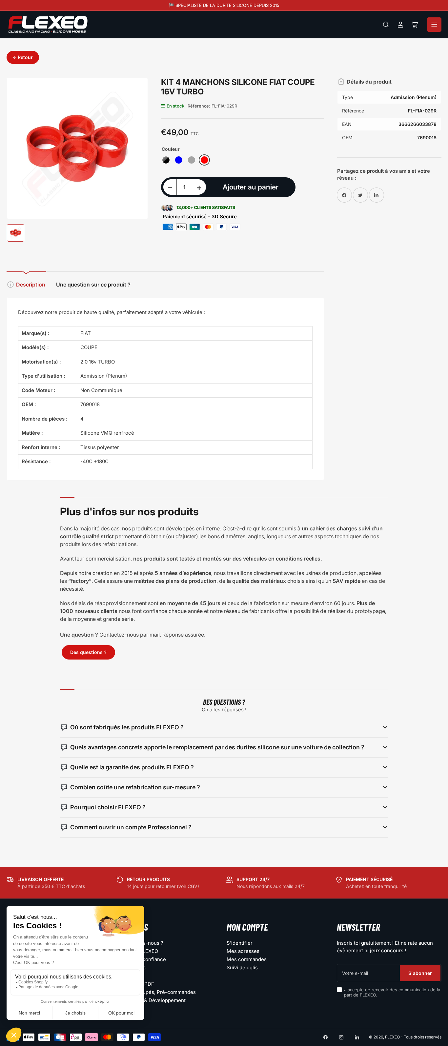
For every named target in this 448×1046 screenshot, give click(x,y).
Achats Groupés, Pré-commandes (156, 992)
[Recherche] (386, 24)
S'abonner (420, 973)
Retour (25, 57)
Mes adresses (243, 951)
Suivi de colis (242, 967)
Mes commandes (247, 959)
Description (30, 284)
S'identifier (240, 943)
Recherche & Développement (151, 1000)
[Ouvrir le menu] (434, 24)
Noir (166, 160)
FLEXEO (392, 1037)
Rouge (204, 160)
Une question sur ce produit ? (93, 284)
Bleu (179, 160)
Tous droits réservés (422, 1037)
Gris (191, 160)
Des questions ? (88, 652)
